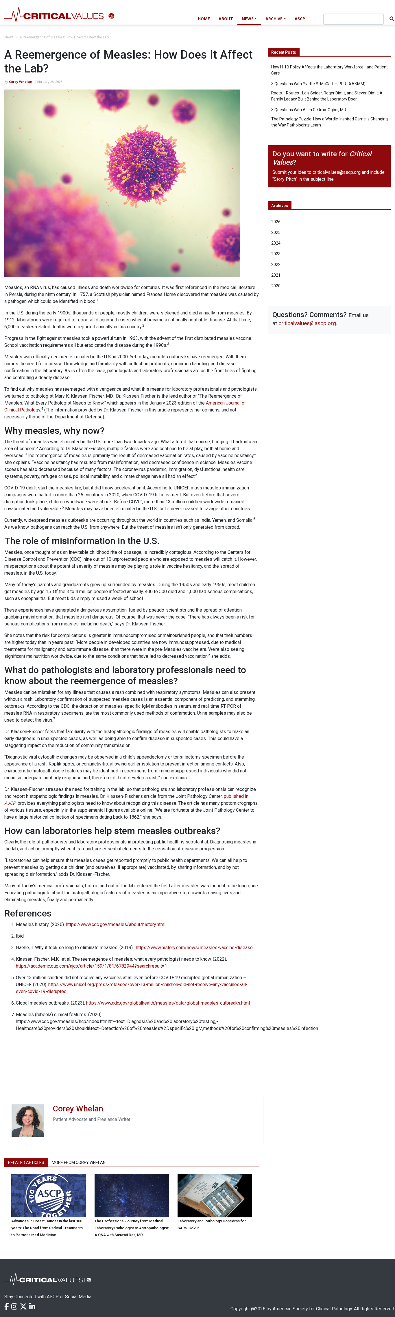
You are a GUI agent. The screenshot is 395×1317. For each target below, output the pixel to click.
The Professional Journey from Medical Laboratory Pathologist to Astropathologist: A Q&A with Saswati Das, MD (132, 1228)
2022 (275, 264)
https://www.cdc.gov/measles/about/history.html (115, 924)
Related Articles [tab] (26, 1162)
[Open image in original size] (96, 18)
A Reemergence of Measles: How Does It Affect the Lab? (65, 37)
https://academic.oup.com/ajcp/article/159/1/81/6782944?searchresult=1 (91, 966)
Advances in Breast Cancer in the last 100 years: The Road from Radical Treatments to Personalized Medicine (47, 1228)
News (248, 18)
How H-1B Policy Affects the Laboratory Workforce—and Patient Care (329, 70)
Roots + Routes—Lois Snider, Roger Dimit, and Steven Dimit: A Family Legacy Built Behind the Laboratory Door (327, 96)
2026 (275, 221)
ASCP (300, 18)
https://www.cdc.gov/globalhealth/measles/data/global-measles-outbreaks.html (168, 1003)
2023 (275, 254)
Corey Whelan (20, 81)
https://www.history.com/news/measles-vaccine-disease (194, 947)
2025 (275, 232)
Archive (274, 18)
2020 (275, 286)
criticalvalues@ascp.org (337, 172)
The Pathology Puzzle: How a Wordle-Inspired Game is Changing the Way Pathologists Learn (329, 122)
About (226, 18)
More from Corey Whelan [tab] (79, 1162)
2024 (275, 243)
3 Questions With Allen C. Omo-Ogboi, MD (308, 109)
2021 (275, 275)
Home (204, 18)
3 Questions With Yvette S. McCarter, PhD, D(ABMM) (318, 83)
